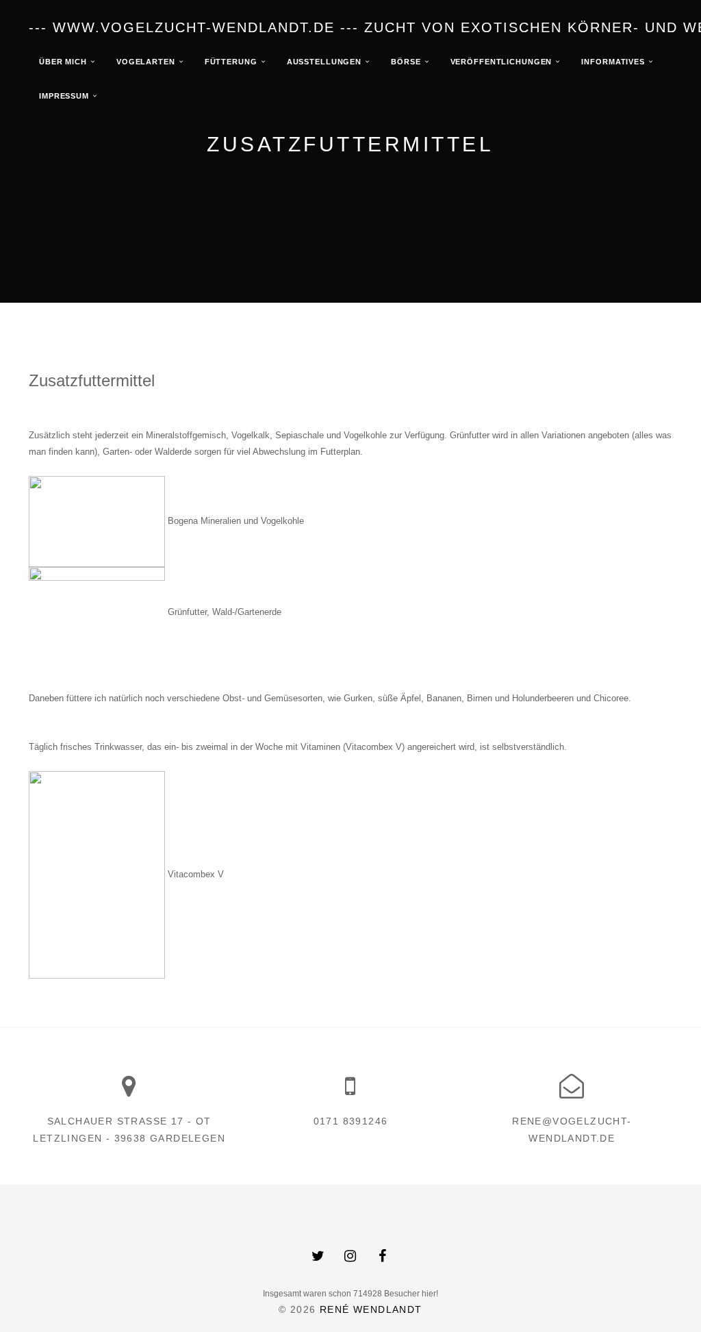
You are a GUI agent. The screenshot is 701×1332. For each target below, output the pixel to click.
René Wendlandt (371, 1309)
